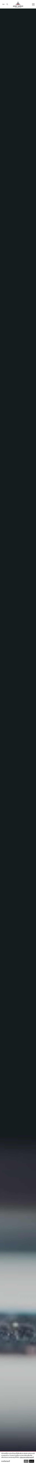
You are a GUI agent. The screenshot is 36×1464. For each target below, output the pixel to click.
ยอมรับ (32, 1461)
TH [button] (3, 4)
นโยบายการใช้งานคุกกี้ (27, 1457)
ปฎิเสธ (26, 1461)
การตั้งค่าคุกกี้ (5, 1461)
